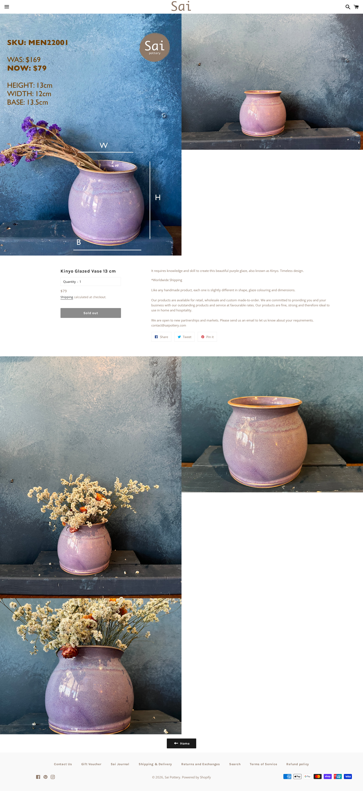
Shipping (66, 297)
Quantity (69, 281)
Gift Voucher (91, 764)
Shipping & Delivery (155, 764)
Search (235, 764)
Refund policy (297, 764)
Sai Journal (120, 764)
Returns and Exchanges (200, 764)
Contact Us (63, 764)
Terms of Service (263, 764)
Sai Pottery (172, 777)
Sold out (90, 313)
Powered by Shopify (196, 777)
